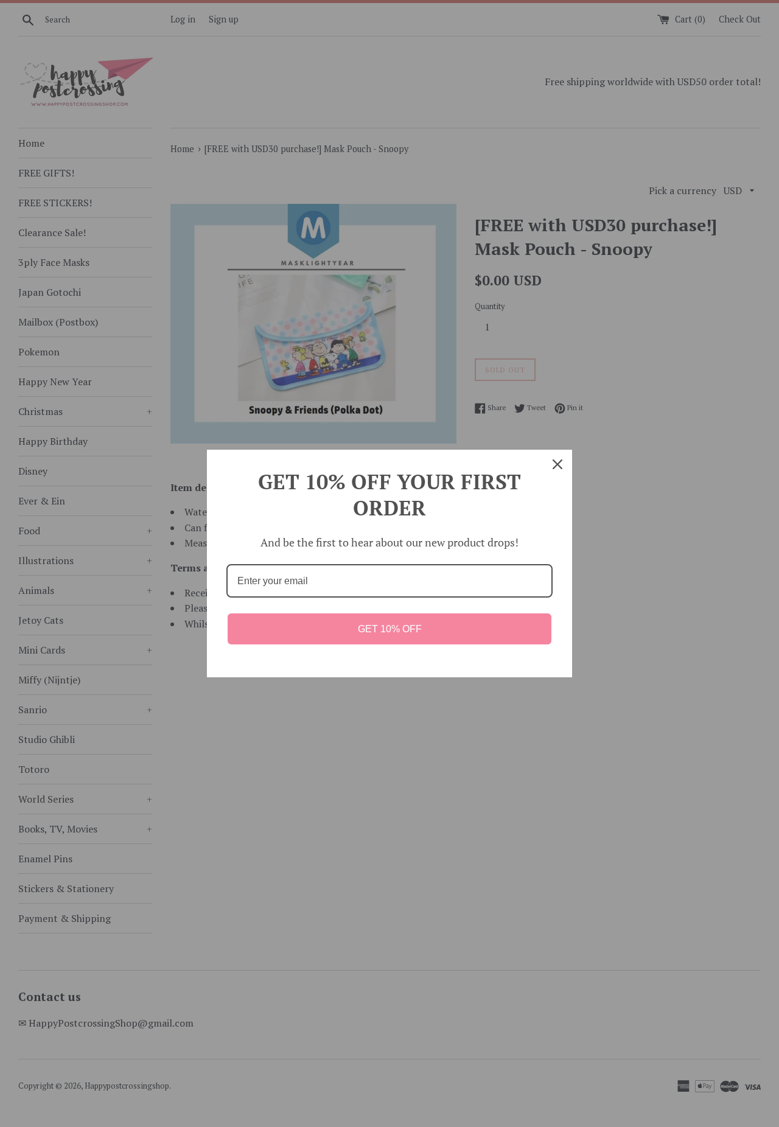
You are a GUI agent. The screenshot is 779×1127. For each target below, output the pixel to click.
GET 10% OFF (390, 629)
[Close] (557, 464)
